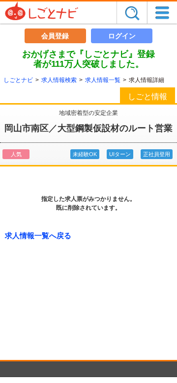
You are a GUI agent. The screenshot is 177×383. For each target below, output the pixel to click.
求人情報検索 (59, 80)
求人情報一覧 (102, 80)
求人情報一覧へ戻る (38, 235)
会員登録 (55, 36)
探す (132, 12)
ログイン (122, 36)
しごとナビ (18, 80)
